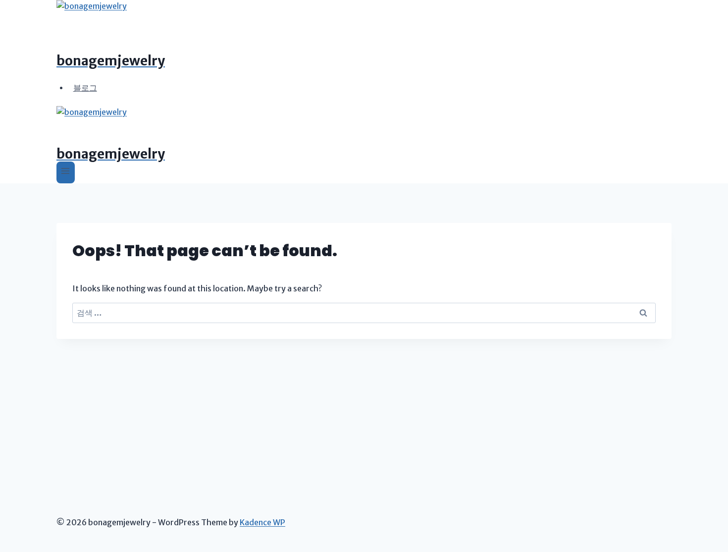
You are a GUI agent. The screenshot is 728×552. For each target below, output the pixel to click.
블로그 (85, 87)
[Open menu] (65, 172)
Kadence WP (262, 522)
